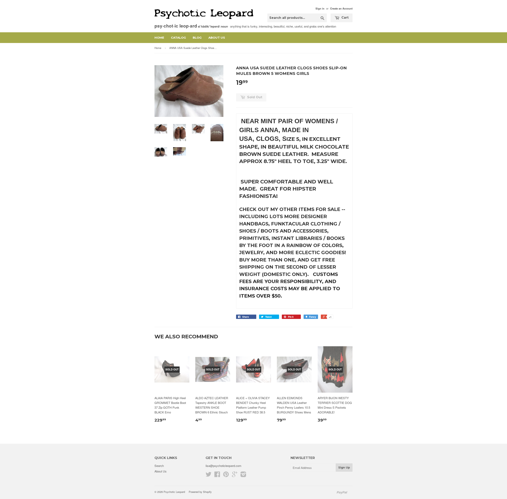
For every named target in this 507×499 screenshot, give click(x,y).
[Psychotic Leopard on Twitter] (209, 475)
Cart (344, 17)
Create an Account (341, 8)
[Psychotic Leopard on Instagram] (243, 475)
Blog (197, 37)
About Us (216, 37)
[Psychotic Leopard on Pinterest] (226, 475)
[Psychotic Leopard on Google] (235, 475)
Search (159, 466)
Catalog (178, 37)
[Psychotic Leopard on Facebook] (217, 475)
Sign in (319, 8)
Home (159, 37)
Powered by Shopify (200, 492)
